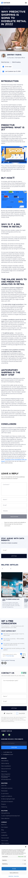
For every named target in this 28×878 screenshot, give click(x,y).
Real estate (4, 791)
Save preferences (14, 872)
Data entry (4, 771)
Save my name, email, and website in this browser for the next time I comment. (15, 524)
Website (5, 510)
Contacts (3, 832)
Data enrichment (6, 768)
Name (5, 499)
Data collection (5, 818)
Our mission (4, 827)
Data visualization (6, 766)
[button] (25, 846)
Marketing (4, 807)
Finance (3, 804)
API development (6, 779)
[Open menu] (26, 3)
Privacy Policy (16, 876)
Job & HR (3, 785)
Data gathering (5, 813)
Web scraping (5, 763)
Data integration (5, 774)
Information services (6, 788)
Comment (6, 484)
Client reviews (5, 843)
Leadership (4, 835)
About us (3, 824)
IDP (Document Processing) (5, 777)
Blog (2, 830)
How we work (5, 838)
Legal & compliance (6, 796)
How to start (4, 840)
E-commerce (5, 793)
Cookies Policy (10, 721)
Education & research (7, 801)
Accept (14, 868)
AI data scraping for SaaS (8, 799)
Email (5, 505)
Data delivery (4, 760)
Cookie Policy (11, 876)
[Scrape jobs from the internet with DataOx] (5, 3)
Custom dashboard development (10, 815)
